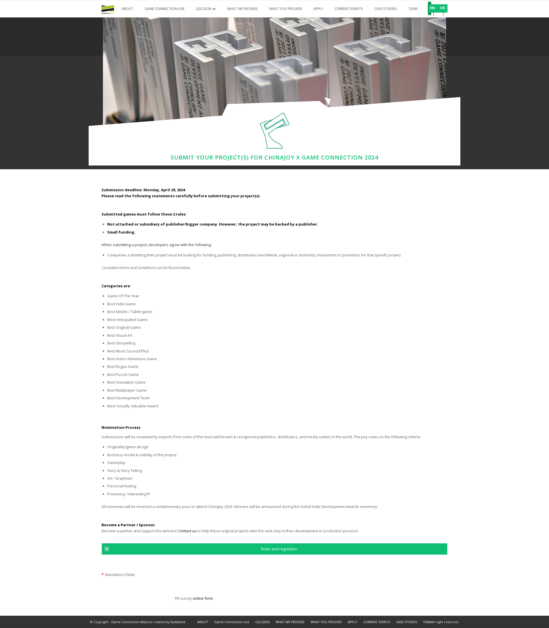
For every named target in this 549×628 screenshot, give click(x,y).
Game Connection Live (231, 622)
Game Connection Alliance (131, 622)
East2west (177, 622)
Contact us (187, 530)
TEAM (427, 622)
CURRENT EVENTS (376, 622)
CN (442, 7)
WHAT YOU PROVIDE (326, 622)
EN (432, 7)
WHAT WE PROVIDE (290, 622)
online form (203, 598)
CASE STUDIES (406, 622)
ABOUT (202, 622)
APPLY (352, 622)
